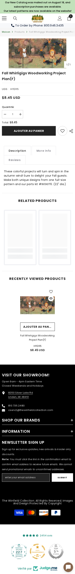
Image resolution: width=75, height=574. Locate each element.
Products (20, 31)
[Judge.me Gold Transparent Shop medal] (37, 551)
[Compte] (60, 18)
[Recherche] (15, 18)
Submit (62, 477)
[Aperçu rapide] (51, 298)
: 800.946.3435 (53, 25)
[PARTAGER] (70, 131)
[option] (37, 53)
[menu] (4, 18)
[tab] (17, 150)
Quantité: (8, 107)
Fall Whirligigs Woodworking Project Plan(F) (37, 337)
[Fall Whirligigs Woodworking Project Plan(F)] (37, 305)
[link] (62, 131)
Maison (6, 31)
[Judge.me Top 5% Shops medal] (56, 551)
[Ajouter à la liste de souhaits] (51, 292)
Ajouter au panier (29, 131)
